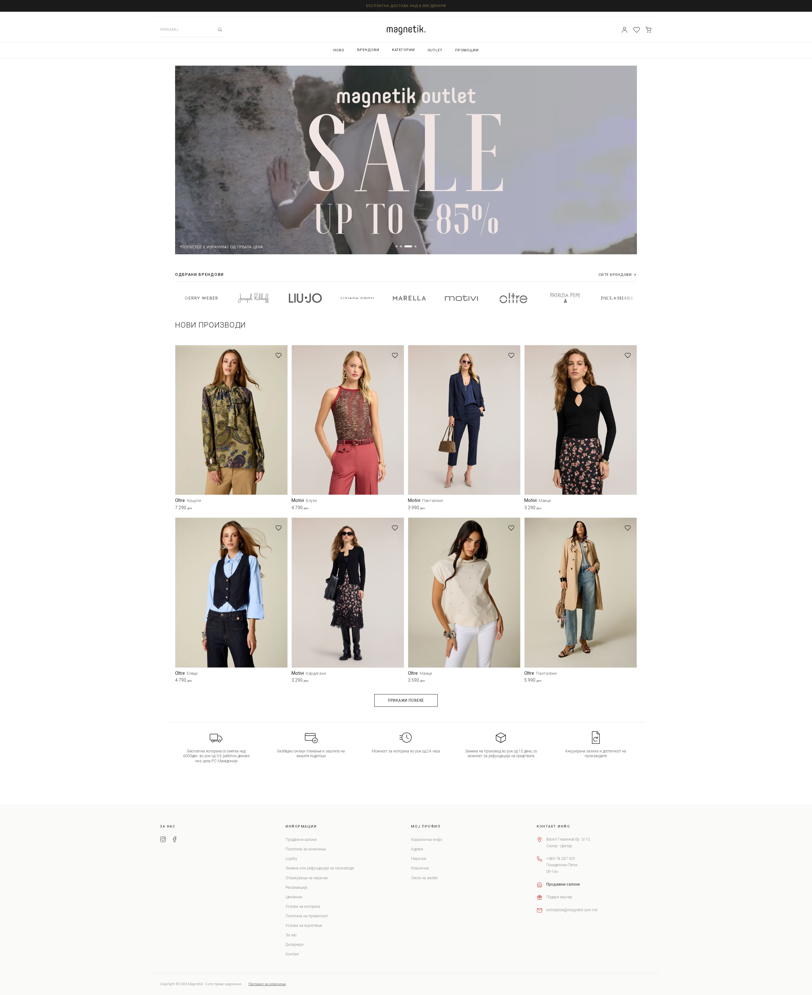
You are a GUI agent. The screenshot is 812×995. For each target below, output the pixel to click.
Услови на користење (303, 925)
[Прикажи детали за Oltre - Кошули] (231, 420)
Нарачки (418, 858)
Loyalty (291, 858)
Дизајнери (294, 944)
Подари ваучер (559, 897)
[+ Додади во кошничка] (283, 509)
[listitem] (199, 298)
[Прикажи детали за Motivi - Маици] (581, 420)
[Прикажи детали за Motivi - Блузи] (348, 420)
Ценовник (293, 897)
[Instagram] (163, 840)
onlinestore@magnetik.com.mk (572, 910)
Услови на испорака (302, 906)
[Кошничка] (648, 29)
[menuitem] (339, 50)
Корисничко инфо (426, 839)
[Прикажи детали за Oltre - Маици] (464, 592)
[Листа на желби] (636, 29)
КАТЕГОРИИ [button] (403, 50)
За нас (291, 935)
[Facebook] (174, 840)
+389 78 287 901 (561, 858)
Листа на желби (424, 878)
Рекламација (296, 887)
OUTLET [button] (435, 50)
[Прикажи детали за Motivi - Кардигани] (348, 592)
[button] (396, 246)
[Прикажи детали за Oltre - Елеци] (231, 592)
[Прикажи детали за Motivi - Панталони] (464, 420)
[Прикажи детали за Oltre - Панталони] (581, 592)
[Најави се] (624, 29)
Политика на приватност (306, 916)
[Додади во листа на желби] (278, 355)
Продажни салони (301, 839)
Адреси (417, 849)
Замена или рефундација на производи (319, 868)
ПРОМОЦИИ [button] (467, 50)
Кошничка (420, 868)
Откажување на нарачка (306, 878)
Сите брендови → (618, 275)
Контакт (292, 954)
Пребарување (219, 29)
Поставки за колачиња (267, 984)
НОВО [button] (338, 50)
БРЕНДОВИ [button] (368, 50)
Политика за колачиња (305, 849)
